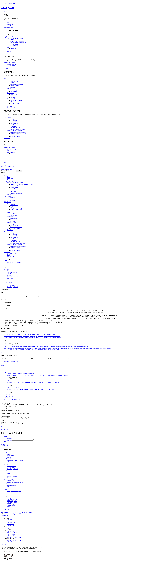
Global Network (11, 197)
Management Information (17, 224)
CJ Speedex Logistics (12, 506)
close (2, 265)
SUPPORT (7, 252)
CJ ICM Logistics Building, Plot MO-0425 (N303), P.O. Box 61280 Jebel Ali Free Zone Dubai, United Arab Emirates (37, 375)
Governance (13, 240)
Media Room (13, 215)
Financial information (16, 227)
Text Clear (19, 171)
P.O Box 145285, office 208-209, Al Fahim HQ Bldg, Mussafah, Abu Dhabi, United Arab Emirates (33, 382)
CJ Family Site (4, 515)
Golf (11, 219)
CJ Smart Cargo (11, 505)
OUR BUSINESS (8, 181)
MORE (2, 352)
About (8, 203)
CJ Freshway (10, 525)
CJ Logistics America (12, 498)
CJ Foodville (10, 524)
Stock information (15, 228)
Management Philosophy (16, 208)
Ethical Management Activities (18, 249)
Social (12, 238)
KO (5, 160)
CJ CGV (9, 541)
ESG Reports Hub (8, 117)
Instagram (14, 514)
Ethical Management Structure (18, 247)
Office (5, 372)
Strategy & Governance (16, 235)
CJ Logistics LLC (15, 380)
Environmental (14, 237)
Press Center (10, 178)
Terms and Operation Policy (8, 512)
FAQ (8, 255)
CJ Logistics (7, 7)
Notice (5, 78)
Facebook (9, 514)
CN (5, 162)
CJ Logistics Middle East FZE (18, 387)
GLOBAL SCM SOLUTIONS (15, 183)
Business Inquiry (11, 253)
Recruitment (10, 230)
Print (2, 426)
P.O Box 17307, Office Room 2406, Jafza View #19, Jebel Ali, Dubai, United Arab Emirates (31, 389)
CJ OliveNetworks (12, 535)
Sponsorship (10, 216)
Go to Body (7, 2)
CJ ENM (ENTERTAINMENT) (15, 540)
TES (8, 190)
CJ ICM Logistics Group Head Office (20, 373)
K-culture (12, 221)
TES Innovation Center (16, 193)
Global (2, 493)
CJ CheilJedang (11, 522)
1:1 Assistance (11, 256)
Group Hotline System (16, 250)
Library (9, 212)
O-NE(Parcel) (14, 187)
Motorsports (13, 218)
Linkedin (24, 514)
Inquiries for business (9, 37)
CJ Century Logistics (12, 499)
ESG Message (14, 234)
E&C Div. (9, 194)
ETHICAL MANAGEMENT (15, 244)
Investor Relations (12, 222)
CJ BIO (9, 528)
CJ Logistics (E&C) (12, 532)
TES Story (13, 191)
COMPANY (7, 202)
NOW (5, 175)
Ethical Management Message (18, 246)
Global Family (11, 199)
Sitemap (29, 512)
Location (12, 210)
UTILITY (9, 281)
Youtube (19, 514)
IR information (14, 225)
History (12, 206)
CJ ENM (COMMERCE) (14, 537)
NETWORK (7, 196)
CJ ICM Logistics (11, 504)
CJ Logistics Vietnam (12, 502)
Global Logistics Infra (12, 200)
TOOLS (6, 260)
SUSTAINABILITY (9, 231)
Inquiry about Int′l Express (7, 169)
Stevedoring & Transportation (18, 185)
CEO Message (14, 205)
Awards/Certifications (16, 209)
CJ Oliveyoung (11, 534)
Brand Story (13, 213)
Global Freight (14, 188)
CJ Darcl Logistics (12, 501)
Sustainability (10, 233)
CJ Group (9, 519)
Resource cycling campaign (17, 243)
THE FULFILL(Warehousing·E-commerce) (21, 184)
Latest (8, 177)
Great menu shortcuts (9, 3)
